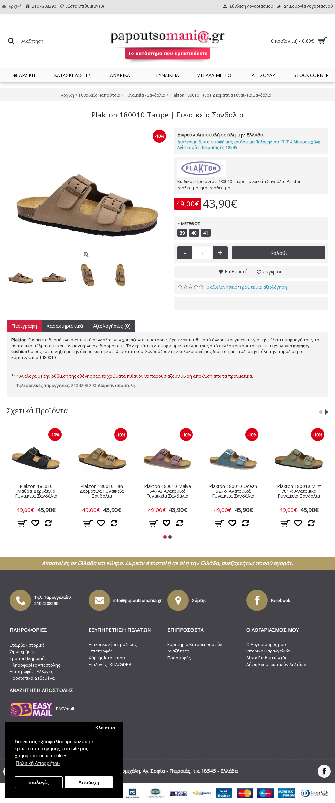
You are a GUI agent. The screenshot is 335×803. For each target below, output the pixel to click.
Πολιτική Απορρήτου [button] (38, 763)
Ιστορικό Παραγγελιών (268, 651)
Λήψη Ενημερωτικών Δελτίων (276, 664)
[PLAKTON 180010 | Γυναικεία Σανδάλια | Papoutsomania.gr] (87, 188)
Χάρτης (199, 600)
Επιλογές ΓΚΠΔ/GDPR (110, 664)
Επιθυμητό (236, 271)
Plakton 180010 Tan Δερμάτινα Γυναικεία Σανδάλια (102, 491)
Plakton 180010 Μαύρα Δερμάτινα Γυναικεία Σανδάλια (36, 491)
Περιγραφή (24, 325)
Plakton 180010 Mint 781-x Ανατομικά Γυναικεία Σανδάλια (299, 491)
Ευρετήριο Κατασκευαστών (195, 644)
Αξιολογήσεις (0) (112, 325)
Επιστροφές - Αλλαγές (31, 671)
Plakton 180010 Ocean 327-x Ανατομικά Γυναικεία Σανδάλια (233, 491)
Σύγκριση (272, 271)
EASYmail (65, 709)
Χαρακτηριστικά (65, 325)
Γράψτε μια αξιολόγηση (263, 287)
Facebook (280, 600)
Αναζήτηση (178, 651)
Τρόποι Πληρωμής (28, 658)
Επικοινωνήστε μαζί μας (113, 644)
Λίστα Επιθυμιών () (266, 658)
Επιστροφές (100, 651)
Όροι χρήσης (22, 651)
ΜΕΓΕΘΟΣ (190, 223)
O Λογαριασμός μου (266, 644)
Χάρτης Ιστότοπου (107, 658)
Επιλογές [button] (38, 782)
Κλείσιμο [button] (105, 727)
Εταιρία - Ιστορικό (27, 645)
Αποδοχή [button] (89, 782)
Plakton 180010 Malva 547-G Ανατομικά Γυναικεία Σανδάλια (167, 491)
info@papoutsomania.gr (137, 600)
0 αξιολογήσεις (222, 287)
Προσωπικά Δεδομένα (32, 678)
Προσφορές (179, 658)
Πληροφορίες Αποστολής (35, 665)
